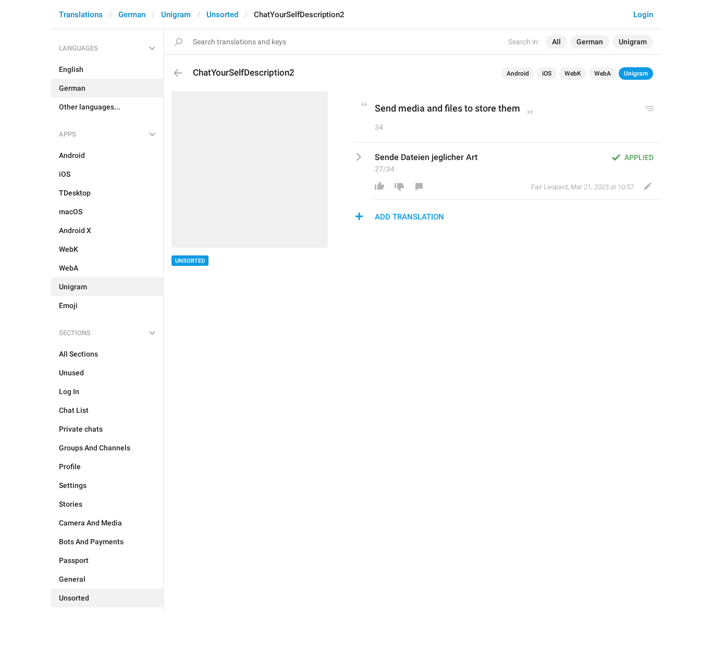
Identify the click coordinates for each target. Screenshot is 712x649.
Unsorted (222, 14)
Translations (81, 14)
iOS (546, 73)
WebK (572, 73)
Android (518, 73)
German (131, 14)
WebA (602, 73)
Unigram (176, 14)
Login (643, 14)
